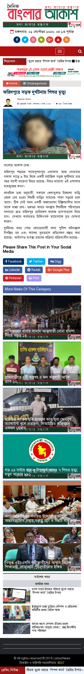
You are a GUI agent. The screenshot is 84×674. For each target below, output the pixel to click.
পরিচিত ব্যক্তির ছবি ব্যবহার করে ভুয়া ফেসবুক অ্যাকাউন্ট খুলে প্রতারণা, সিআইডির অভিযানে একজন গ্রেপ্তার (38, 423)
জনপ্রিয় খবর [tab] (42, 584)
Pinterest (14, 278)
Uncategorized (36, 83)
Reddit (35, 270)
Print (35, 278)
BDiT (61, 663)
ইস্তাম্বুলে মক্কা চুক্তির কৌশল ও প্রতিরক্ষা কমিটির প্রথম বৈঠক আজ (54, 608)
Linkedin (14, 270)
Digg (57, 261)
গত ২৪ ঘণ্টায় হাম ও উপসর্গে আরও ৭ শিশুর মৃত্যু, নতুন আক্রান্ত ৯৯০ (41, 472)
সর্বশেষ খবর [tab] (42, 577)
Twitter (37, 261)
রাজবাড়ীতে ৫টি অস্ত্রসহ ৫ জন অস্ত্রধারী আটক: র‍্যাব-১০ (38, 379)
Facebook (14, 261)
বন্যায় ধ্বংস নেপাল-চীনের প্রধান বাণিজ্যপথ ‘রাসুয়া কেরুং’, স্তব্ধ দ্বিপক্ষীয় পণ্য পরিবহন (54, 627)
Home (13, 83)
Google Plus (60, 270)
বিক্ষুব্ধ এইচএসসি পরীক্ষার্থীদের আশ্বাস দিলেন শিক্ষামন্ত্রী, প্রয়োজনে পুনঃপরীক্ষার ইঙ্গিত (38, 564)
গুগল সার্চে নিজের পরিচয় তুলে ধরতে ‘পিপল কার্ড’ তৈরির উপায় (53, 591)
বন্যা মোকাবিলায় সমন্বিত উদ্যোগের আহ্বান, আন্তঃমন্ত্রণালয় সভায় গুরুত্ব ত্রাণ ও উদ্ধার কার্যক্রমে (40, 518)
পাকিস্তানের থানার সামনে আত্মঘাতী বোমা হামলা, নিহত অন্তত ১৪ (40, 333)
